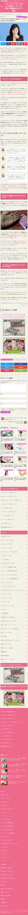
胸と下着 (4, 636)
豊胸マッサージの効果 (7, 648)
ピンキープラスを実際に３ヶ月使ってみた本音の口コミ (14, 315)
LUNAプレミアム (6, 536)
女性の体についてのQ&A (8, 617)
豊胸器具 (4, 651)
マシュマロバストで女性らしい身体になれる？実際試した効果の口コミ (17, 765)
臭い (25, 359)
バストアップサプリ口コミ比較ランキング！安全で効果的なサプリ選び (14, 7)
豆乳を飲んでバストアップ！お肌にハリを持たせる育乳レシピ (17, 782)
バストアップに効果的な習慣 (9, 571)
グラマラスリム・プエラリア (9, 551)
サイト (2, 403)
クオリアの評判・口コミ (7, 508)
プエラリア (21, 359)
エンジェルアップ (6, 547)
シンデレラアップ (6, 555)
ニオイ (15, 359)
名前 (2, 393)
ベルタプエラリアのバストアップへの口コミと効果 (13, 314)
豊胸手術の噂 (5, 655)
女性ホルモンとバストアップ (9, 621)
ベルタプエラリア (6, 598)
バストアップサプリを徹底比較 (9, 578)
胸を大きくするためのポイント (9, 640)
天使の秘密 (4, 613)
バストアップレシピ (6, 582)
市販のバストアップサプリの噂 (9, 628)
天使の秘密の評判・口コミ (7, 527)
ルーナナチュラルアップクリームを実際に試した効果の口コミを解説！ (17, 759)
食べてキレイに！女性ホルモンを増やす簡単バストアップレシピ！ (17, 771)
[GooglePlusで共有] (14, 43)
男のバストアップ (6, 632)
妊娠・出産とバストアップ (8, 624)
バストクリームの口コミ (8, 586)
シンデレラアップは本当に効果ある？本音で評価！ (13, 317)
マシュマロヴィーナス (7, 605)
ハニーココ (4, 559)
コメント (2, 383)
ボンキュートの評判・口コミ (8, 519)
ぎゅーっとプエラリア (7, 540)
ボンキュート (5, 601)
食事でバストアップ (7, 659)
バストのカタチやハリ (7, 563)
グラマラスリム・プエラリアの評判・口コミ (12, 500)
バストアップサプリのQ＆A (7, 359)
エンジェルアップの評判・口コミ (9, 504)
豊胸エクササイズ (6, 644)
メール (2, 398)
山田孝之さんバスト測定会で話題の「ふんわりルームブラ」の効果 (17, 776)
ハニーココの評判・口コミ (7, 515)
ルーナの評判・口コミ (6, 523)
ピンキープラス (6, 594)
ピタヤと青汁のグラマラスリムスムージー (12, 590)
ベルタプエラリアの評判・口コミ (9, 492)
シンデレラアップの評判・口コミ (9, 511)
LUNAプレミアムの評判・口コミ (9, 496)
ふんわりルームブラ (6, 544)
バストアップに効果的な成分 (9, 567)
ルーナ (3, 609)
